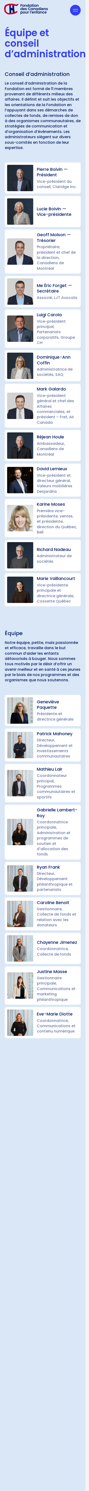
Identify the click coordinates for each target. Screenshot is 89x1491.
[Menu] (75, 10)
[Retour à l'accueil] (26, 9)
